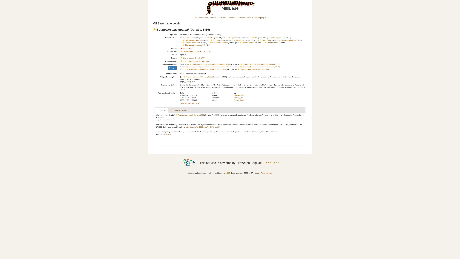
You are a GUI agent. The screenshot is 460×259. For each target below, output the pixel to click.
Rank (174, 55)
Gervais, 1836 (196, 61)
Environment (171, 74)
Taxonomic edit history (167, 93)
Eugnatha (216, 40)
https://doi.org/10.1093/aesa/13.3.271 (200, 127)
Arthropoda (214, 38)
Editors (257, 18)
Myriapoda (235, 38)
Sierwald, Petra (239, 95)
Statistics (249, 18)
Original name (171, 61)
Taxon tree (214, 18)
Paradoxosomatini (249, 43)
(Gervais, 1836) (197, 51)
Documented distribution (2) (180, 110)
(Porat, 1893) (254, 69)
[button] (154, 29)
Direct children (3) (169, 64)
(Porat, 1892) (208, 69)
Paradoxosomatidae (192, 43)
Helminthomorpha (192, 40)
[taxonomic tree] (185, 103)
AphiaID (173, 34)
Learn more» (273, 162)
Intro (196, 18)
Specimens (233, 18)
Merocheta (240, 40)
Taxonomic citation (169, 85)
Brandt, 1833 (194, 58)
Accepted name (170, 51)
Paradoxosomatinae (220, 43)
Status (174, 48)
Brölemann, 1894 (211, 64)
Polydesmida (265, 40)
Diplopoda (258, 38)
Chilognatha (277, 38)
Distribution (223, 18)
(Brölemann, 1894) (261, 64)
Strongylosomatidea (288, 40)
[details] (192, 82)
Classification (171, 38)
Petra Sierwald (266, 173)
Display (171, 68)
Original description (168, 77)
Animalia (192, 38)
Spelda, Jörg (239, 98)
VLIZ (228, 173)
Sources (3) (161, 110)
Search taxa (203, 18)
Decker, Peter (239, 100)
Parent (174, 58)
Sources (242, 18)
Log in (263, 18)
